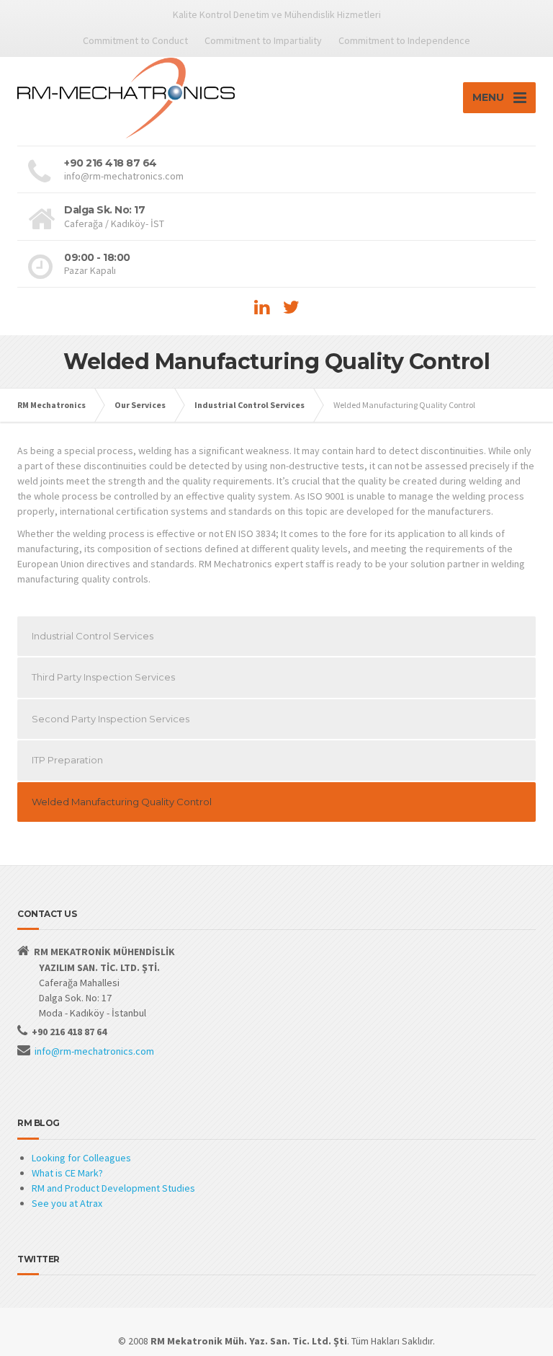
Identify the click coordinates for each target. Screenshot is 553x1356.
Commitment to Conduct (135, 40)
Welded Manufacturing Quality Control (122, 801)
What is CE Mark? (67, 1172)
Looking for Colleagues (81, 1157)
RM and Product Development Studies (113, 1188)
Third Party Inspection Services (103, 677)
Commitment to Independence (404, 40)
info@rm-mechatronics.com (94, 1051)
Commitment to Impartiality (263, 40)
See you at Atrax (67, 1203)
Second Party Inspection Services (110, 718)
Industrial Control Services (92, 636)
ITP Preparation (67, 760)
